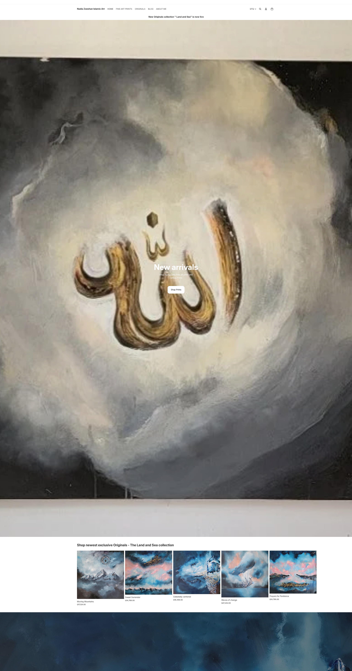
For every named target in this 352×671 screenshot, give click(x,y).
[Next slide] (272, 578)
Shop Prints (176, 289)
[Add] (119, 594)
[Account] (266, 9)
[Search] (260, 9)
